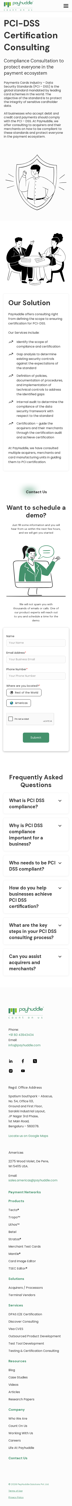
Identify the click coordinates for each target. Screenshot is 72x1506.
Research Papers (21, 1399)
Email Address (16, 652)
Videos (13, 1384)
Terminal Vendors (21, 1295)
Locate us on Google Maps (28, 1136)
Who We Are (17, 1418)
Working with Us (20, 1433)
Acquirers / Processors (25, 1287)
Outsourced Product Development (34, 1336)
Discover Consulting (23, 1321)
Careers (14, 1440)
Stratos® (14, 1239)
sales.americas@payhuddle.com (32, 1180)
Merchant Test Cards (24, 1246)
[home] (16, 6)
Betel (12, 1232)
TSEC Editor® (17, 1268)
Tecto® (13, 1210)
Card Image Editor (22, 1261)
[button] (66, 6)
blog (11, 1370)
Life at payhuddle (21, 1448)
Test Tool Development (26, 1343)
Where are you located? (23, 685)
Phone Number (17, 669)
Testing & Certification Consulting (33, 1351)
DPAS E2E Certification (25, 1314)
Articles (14, 1392)
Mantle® (14, 1254)
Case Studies (18, 1377)
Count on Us (17, 1426)
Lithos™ (14, 1224)
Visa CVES (15, 1329)
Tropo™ (14, 1217)
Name (10, 636)
